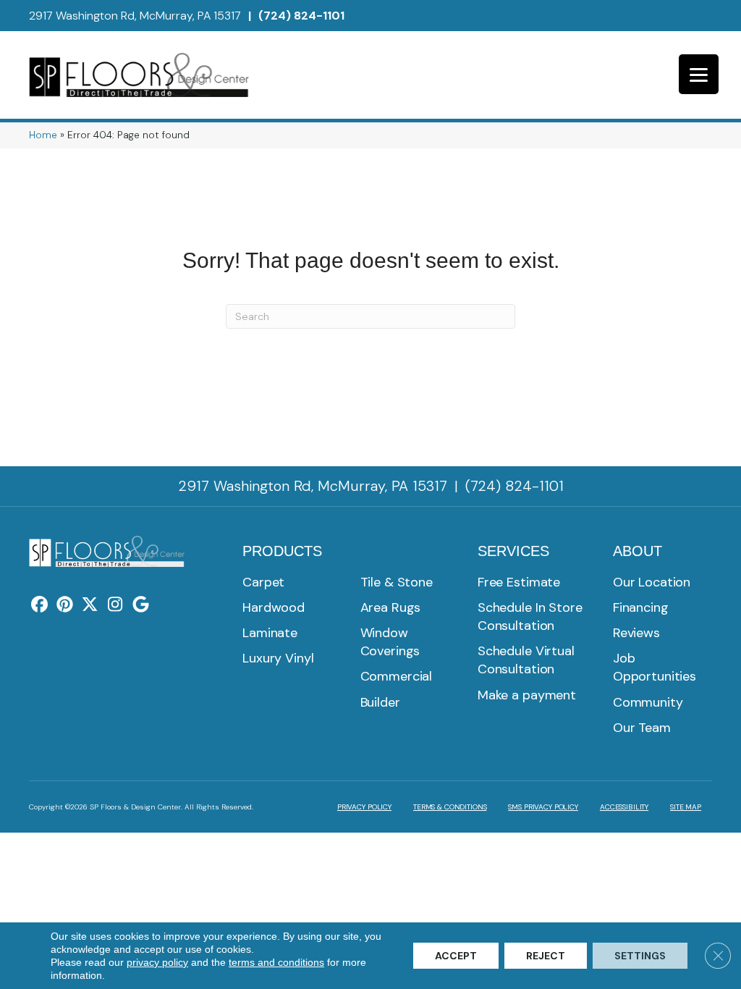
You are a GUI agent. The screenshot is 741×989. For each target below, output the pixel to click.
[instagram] (115, 605)
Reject (545, 955)
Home (43, 135)
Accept (456, 955)
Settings (640, 955)
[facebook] (39, 605)
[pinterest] (64, 605)
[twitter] (90, 605)
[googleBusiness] (140, 605)
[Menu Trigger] (699, 74)
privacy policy (157, 962)
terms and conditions (276, 962)
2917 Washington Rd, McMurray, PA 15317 (135, 15)
